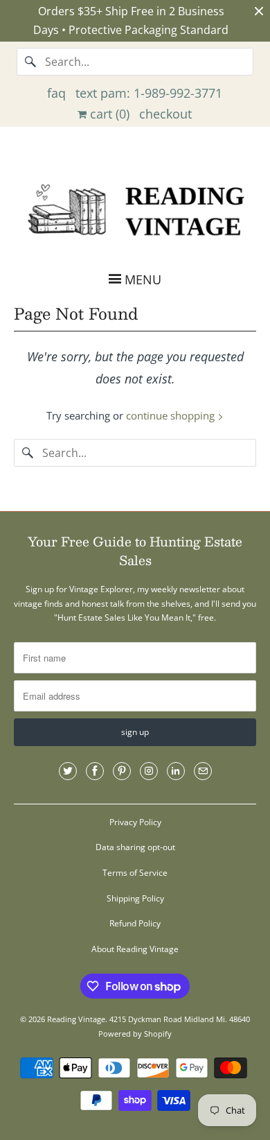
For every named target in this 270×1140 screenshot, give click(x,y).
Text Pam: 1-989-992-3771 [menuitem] (148, 93)
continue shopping (171, 415)
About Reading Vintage (135, 949)
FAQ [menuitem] (56, 93)
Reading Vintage (76, 1019)
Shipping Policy (135, 898)
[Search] (30, 62)
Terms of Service (135, 873)
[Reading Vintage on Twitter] (68, 771)
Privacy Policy (135, 822)
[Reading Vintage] (135, 208)
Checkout (165, 113)
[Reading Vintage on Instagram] (149, 771)
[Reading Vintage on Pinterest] (122, 771)
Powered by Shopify (135, 1033)
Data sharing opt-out (135, 847)
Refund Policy (135, 923)
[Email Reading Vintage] (203, 771)
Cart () (108, 113)
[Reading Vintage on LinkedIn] (176, 771)
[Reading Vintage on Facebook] (95, 771)
